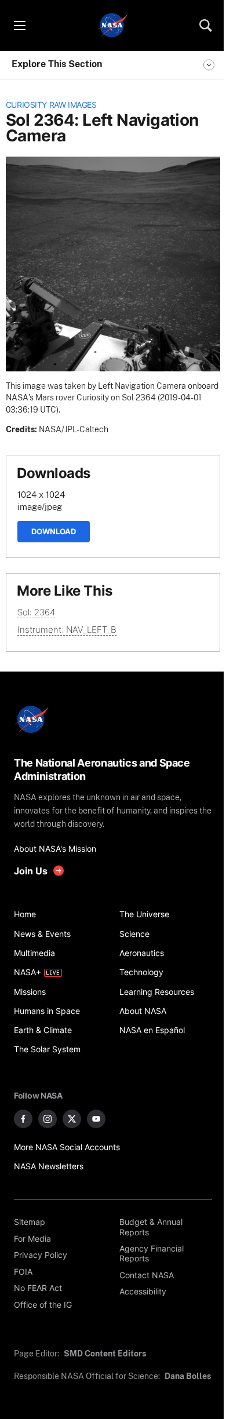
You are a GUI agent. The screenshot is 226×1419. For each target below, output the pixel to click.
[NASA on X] (72, 1119)
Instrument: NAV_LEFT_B (66, 629)
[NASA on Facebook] (23, 1119)
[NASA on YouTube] (96, 1119)
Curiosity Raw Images (51, 105)
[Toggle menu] (19, 25)
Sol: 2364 (36, 612)
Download (53, 531)
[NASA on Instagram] (47, 1119)
